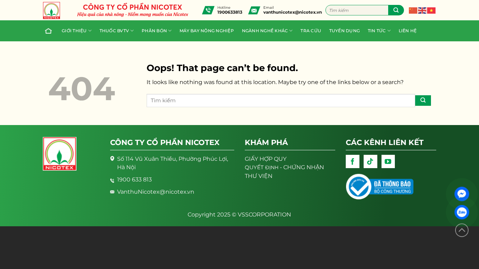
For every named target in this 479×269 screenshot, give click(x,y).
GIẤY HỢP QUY (265, 159)
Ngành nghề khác (265, 30)
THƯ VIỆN (258, 176)
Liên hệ (408, 30)
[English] (422, 10)
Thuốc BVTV (114, 30)
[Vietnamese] (431, 10)
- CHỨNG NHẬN (284, 167)
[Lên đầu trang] (461, 230)
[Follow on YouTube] (388, 161)
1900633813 (229, 12)
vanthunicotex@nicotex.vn (292, 12)
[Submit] (396, 10)
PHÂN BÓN (154, 30)
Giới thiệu (74, 30)
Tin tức (377, 30)
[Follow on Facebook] (352, 161)
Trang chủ (49, 30)
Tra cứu (311, 30)
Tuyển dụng (344, 30)
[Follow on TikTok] (370, 161)
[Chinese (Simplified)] (413, 10)
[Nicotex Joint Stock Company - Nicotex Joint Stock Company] (55, 10)
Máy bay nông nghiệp (207, 30)
